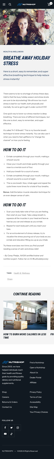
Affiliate (33, 382)
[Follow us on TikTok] (11, 434)
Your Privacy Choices (39, 412)
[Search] (10, 4)
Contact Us (7, 407)
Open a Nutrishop (37, 367)
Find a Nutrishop (37, 362)
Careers (5, 397)
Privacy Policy (36, 392)
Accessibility (35, 402)
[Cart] (49, 4)
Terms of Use (36, 397)
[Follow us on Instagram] (18, 427)
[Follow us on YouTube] (5, 434)
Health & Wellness (13, 52)
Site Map (34, 407)
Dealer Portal (35, 377)
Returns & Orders (9, 402)
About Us (34, 372)
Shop (4, 392)
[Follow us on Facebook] (5, 427)
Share (9, 279)
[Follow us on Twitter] (11, 427)
